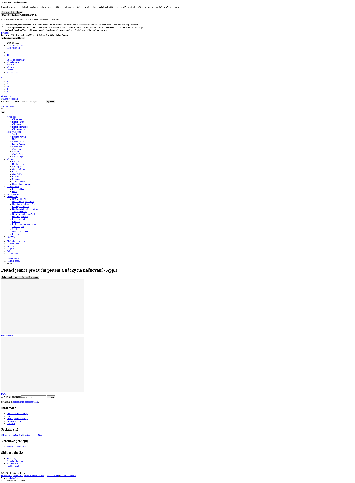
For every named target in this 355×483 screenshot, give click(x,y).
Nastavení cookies (68, 475)
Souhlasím (17, 12)
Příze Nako (17, 124)
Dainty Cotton (18, 144)
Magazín (10, 67)
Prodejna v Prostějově (16, 446)
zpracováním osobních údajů (25, 402)
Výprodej (11, 236)
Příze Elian (17, 119)
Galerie (10, 70)
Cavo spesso (17, 166)
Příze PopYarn (18, 129)
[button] (2, 77)
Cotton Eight (17, 157)
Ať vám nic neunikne (10, 397)
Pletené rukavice (19, 219)
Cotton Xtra (17, 147)
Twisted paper (18, 181)
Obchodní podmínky (16, 60)
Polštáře (15, 234)
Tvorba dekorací (19, 211)
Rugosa (15, 161)
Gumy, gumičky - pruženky (24, 214)
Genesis (15, 152)
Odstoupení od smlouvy (17, 418)
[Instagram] (8, 55)
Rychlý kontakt (13, 466)
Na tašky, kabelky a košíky (24, 204)
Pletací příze (12, 117)
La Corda (16, 176)
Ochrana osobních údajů (17, 413)
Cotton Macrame (19, 169)
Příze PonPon (18, 122)
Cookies (10, 416)
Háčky (15, 191)
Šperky (15, 229)
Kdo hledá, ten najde (10, 101)
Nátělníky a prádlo (20, 231)
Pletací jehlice (18, 189)
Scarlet (15, 134)
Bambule (16, 221)
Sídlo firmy (12, 458)
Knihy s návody (14, 194)
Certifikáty (11, 423)
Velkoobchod (12, 72)
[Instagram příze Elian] (32, 435)
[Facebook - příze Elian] (11, 435)
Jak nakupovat (13, 62)
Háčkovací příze (14, 132)
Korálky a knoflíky (20, 206)
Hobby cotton (18, 164)
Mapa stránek (53, 475)
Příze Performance (20, 127)
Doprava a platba (14, 421)
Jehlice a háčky (13, 186)
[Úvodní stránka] (9, 99)
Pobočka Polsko (14, 463)
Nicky (15, 139)
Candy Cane (17, 154)
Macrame (11, 159)
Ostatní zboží (12, 196)
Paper (14, 171)
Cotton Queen (18, 142)
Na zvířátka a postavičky (23, 201)
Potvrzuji (5, 33)
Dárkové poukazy (20, 216)
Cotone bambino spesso (22, 184)
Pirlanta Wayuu (19, 137)
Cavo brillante (18, 174)
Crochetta (16, 149)
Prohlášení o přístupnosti (12, 475)
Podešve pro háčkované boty (24, 224)
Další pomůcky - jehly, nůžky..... (26, 209)
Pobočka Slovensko (15, 461)
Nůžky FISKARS (20, 199)
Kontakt (10, 65)
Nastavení (6, 12)
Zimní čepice (18, 226)
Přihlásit (51, 397)
